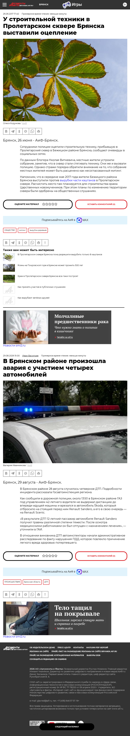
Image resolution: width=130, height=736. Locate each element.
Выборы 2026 (93, 655)
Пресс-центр (64, 647)
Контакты (78, 647)
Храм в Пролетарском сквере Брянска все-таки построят (48, 276)
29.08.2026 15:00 (11, 355)
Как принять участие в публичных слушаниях (42, 287)
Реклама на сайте (39, 651)
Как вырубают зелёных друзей (33, 297)
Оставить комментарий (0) (101, 204)
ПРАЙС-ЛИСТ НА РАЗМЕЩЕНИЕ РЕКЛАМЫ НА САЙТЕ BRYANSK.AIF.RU (84, 651)
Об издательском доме (42, 647)
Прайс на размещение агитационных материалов (57, 655)
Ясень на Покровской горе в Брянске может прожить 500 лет (50, 265)
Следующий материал (67, 727)
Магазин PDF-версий (97, 647)
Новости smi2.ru (14, 345)
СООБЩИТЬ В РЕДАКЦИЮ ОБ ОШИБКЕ (48, 659)
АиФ (24, 123)
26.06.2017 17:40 (11, 14)
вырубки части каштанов (77, 180)
